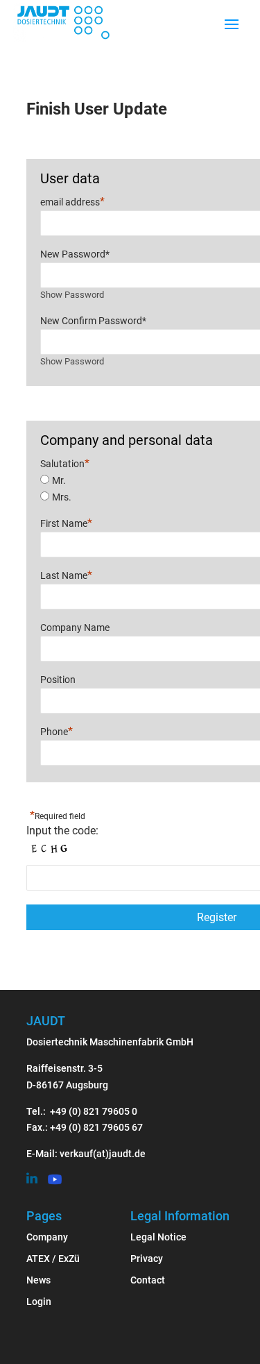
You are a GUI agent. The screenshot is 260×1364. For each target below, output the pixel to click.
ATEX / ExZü (53, 1258)
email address (72, 201)
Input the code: (62, 830)
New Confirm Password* (93, 320)
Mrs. (61, 497)
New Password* (75, 254)
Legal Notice (158, 1237)
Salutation (64, 463)
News (38, 1280)
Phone (56, 731)
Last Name (66, 575)
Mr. (59, 480)
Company (47, 1237)
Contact (147, 1280)
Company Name (75, 627)
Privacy (146, 1258)
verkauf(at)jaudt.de (103, 1153)
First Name (66, 522)
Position (58, 679)
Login (38, 1301)
